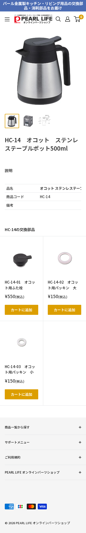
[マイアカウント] (67, 19)
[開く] (58, 19)
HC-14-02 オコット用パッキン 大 (63, 285)
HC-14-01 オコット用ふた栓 (20, 285)
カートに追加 (21, 309)
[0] (77, 19)
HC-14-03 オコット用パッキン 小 (20, 369)
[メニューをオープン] (7, 19)
